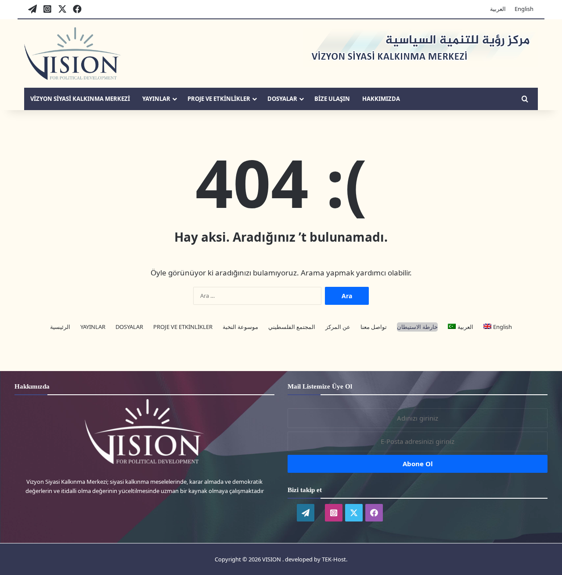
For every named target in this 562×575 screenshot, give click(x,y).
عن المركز (337, 327)
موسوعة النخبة (240, 327)
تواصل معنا (373, 327)
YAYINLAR (156, 99)
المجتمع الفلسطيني (291, 327)
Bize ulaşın (332, 99)
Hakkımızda (381, 99)
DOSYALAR (282, 99)
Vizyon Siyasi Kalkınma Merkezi (80, 99)
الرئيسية (60, 327)
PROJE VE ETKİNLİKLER (218, 99)
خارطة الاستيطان (417, 327)
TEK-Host (334, 559)
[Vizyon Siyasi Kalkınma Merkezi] (72, 53)
